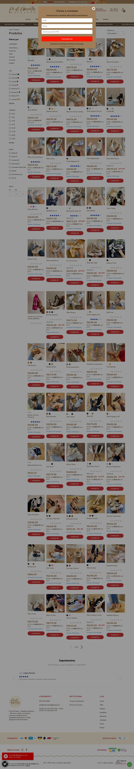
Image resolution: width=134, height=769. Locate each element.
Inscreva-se (67, 39)
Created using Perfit (67, 46)
